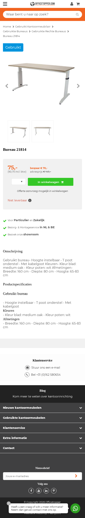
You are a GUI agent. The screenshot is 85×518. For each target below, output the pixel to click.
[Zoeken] (77, 14)
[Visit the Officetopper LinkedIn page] (46, 490)
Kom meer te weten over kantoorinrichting (43, 396)
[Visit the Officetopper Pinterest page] (54, 490)
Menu (5, 4)
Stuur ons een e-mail (45, 367)
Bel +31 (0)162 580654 (45, 374)
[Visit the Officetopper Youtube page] (39, 490)
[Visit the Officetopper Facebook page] (31, 490)
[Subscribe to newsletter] (76, 476)
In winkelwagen (48, 182)
